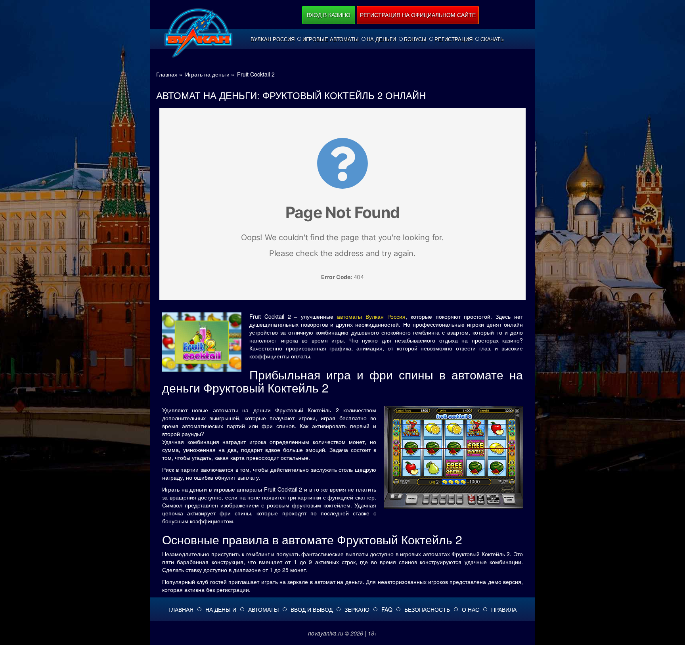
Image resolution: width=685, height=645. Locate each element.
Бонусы (415, 39)
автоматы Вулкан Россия (371, 316)
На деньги (381, 39)
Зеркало (356, 609)
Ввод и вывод (312, 609)
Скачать (492, 39)
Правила (504, 609)
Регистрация (453, 39)
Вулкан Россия (273, 39)
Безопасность (427, 609)
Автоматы (263, 609)
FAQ (386, 609)
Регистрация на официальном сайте (418, 15)
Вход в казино (328, 15)
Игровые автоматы (330, 39)
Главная (180, 609)
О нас (470, 609)
